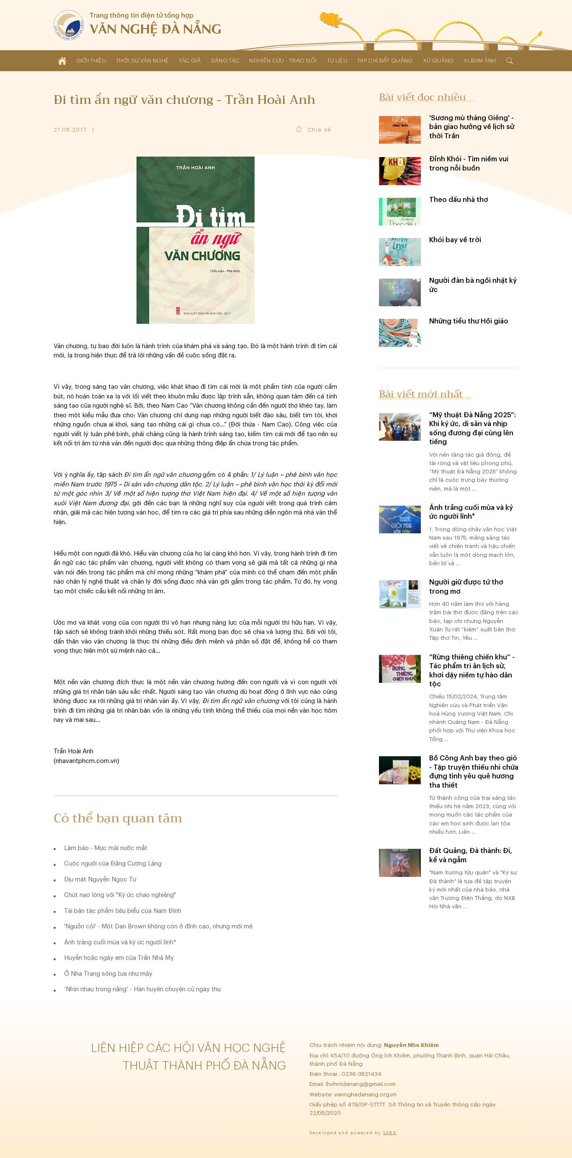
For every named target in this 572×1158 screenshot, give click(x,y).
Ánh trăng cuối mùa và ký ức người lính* (120, 942)
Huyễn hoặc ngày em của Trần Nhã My (119, 958)
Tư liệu (337, 60)
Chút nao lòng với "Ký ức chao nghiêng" (120, 895)
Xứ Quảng (438, 60)
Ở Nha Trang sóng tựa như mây (108, 974)
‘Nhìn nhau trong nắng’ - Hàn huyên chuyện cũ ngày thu (142, 989)
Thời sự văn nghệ (142, 60)
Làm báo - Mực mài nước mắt (105, 848)
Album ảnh (480, 60)
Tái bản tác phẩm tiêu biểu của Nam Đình (122, 911)
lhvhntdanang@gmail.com (361, 1084)
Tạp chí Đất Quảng (385, 60)
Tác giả (190, 60)
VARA (390, 1133)
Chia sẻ (319, 129)
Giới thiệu (91, 60)
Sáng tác (225, 60)
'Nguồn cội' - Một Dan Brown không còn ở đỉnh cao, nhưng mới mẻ (158, 926)
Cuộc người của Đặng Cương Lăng (113, 864)
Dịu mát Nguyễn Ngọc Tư (100, 879)
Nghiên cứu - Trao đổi (283, 60)
